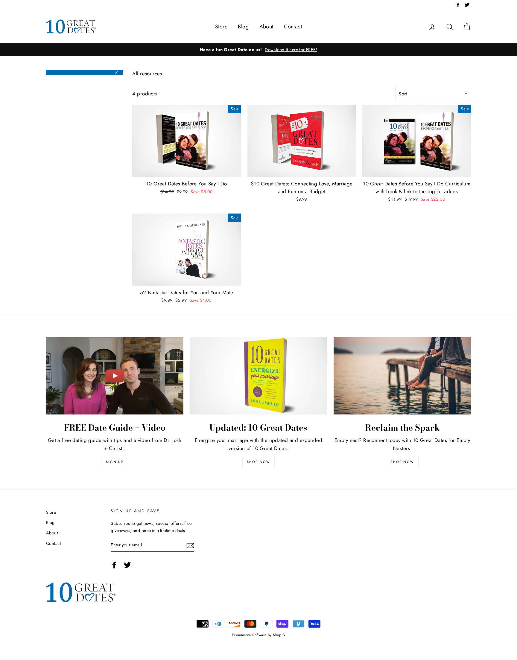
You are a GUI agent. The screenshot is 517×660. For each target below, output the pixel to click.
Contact (293, 27)
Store (221, 27)
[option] (258, 49)
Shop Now (258, 461)
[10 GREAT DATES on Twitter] (127, 564)
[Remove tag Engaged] (84, 72)
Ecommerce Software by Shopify (258, 634)
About (266, 27)
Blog (243, 27)
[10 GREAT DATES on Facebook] (114, 564)
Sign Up (114, 461)
